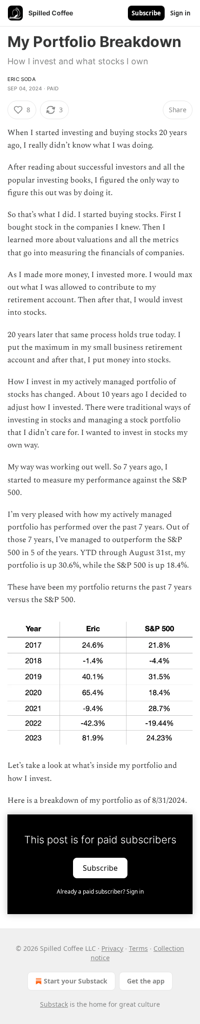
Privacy (112, 948)
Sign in (180, 13)
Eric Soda (21, 79)
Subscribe (146, 13)
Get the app (146, 981)
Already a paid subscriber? (100, 891)
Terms (138, 948)
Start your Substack (75, 981)
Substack (54, 1004)
